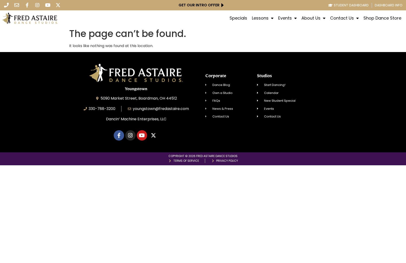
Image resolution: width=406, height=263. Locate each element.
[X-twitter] (58, 5)
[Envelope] (17, 5)
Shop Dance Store (382, 18)
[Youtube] (48, 5)
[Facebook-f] (27, 5)
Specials (238, 18)
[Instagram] (37, 5)
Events (285, 18)
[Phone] (6, 5)
